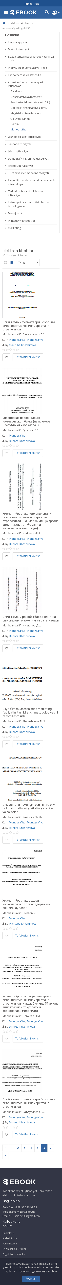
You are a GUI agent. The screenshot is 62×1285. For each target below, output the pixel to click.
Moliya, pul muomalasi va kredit (27, 68)
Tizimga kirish (31, 3)
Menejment (15, 213)
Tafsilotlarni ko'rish (27, 357)
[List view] (11, 262)
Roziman (30, 1278)
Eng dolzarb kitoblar (13, 1254)
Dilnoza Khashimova (22, 441)
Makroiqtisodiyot (18, 49)
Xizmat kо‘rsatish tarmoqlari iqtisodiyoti (25, 84)
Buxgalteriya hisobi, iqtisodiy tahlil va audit (31, 58)
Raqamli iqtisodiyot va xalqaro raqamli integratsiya (31, 182)
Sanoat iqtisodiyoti (19, 144)
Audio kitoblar (10, 1238)
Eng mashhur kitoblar (14, 1248)
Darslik (14, 124)
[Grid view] (5, 262)
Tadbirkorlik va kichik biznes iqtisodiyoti (25, 193)
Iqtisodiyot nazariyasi (21, 166)
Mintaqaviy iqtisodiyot (21, 220)
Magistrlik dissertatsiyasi (25, 113)
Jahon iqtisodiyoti (18, 151)
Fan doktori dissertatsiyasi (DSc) (30, 102)
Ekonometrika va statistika (24, 75)
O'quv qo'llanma (20, 119)
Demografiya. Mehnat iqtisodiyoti (28, 158)
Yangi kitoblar (10, 1243)
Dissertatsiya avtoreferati (26, 97)
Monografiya (18, 129)
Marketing (14, 228)
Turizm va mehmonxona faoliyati (28, 173)
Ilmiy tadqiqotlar (18, 42)
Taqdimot (16, 91)
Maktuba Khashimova (23, 345)
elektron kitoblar (20, 23)
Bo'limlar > (8, 1233)
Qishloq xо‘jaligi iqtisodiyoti (24, 137)
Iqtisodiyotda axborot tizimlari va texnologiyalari (28, 204)
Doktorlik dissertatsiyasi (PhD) (29, 108)
